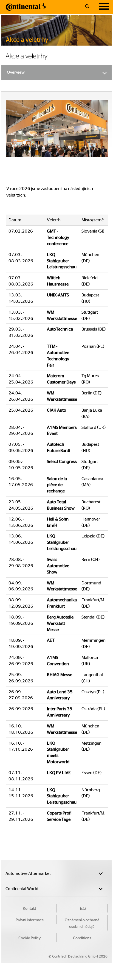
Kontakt (29, 908)
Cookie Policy (29, 937)
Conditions (82, 937)
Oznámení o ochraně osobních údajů (82, 923)
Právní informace (30, 919)
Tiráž (82, 908)
